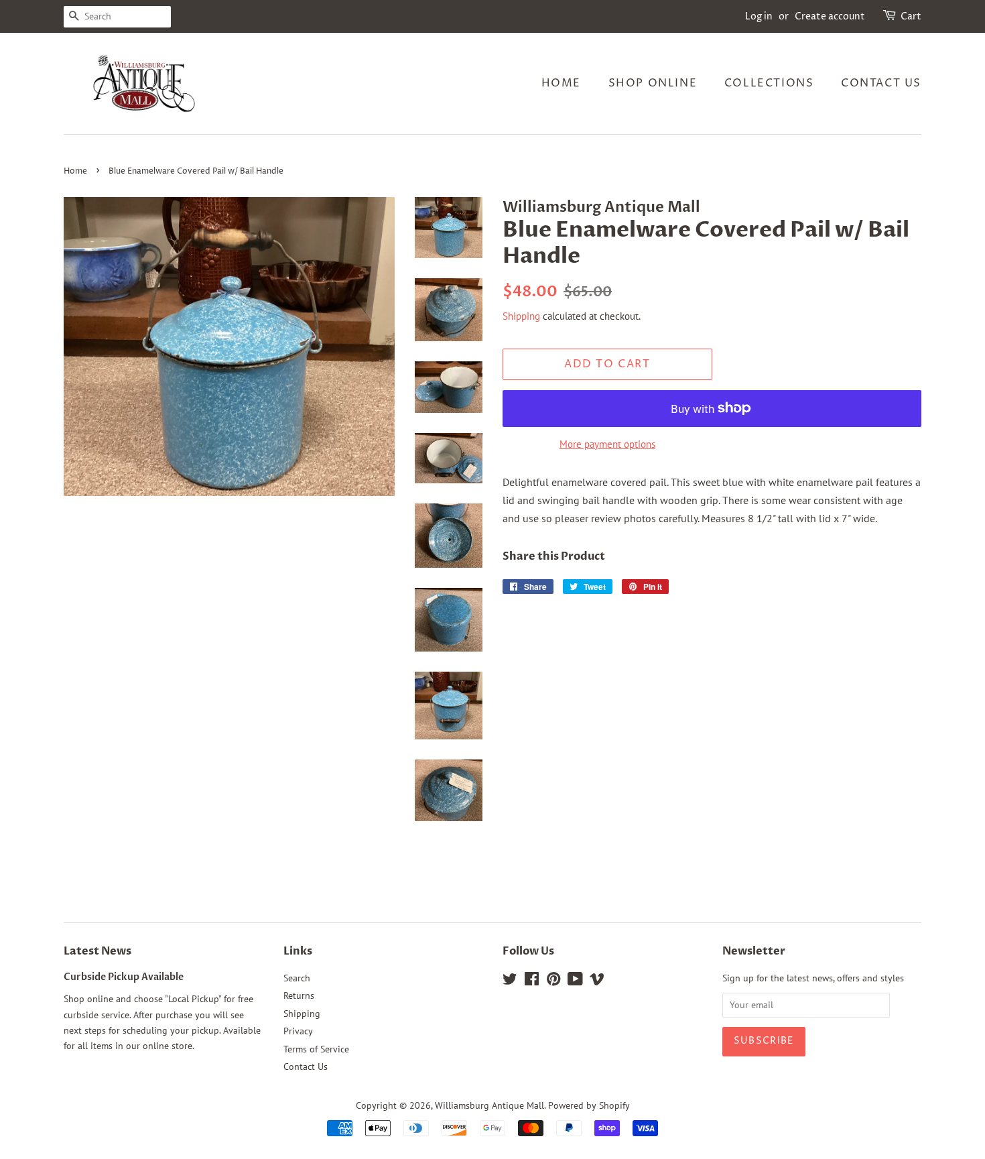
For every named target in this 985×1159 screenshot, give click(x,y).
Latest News (97, 951)
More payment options (607, 444)
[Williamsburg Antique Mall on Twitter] (510, 981)
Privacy (298, 1031)
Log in (759, 16)
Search (296, 978)
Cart (911, 16)
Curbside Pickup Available (124, 977)
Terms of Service (316, 1049)
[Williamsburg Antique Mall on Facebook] (531, 981)
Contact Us (881, 83)
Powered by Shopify (589, 1105)
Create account (830, 16)
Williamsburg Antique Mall (489, 1105)
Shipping (521, 316)
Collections (769, 83)
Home (561, 83)
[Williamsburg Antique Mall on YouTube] (575, 981)
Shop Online (653, 83)
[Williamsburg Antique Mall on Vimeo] (597, 981)
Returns (298, 995)
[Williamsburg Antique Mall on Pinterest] (553, 981)
